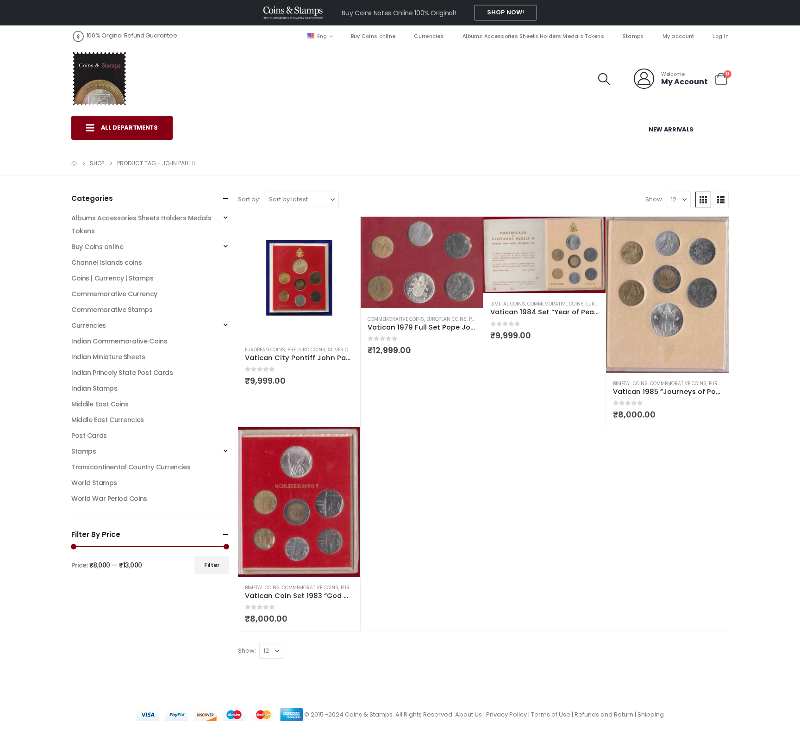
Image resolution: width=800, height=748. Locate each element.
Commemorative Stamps (112, 309)
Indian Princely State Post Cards (122, 372)
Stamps (633, 36)
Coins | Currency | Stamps (112, 278)
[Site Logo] (99, 78)
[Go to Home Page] (74, 163)
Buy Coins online (373, 36)
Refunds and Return (604, 714)
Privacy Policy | (508, 714)
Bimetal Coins (507, 303)
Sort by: (249, 199)
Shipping (651, 714)
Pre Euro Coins (306, 349)
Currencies (429, 36)
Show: (654, 199)
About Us (468, 714)
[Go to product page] (299, 278)
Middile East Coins (99, 404)
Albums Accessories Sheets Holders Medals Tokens (533, 36)
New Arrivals (671, 129)
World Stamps (94, 482)
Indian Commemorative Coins (119, 341)
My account (678, 36)
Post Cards (89, 435)
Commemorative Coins (396, 319)
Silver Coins (344, 349)
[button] (604, 79)
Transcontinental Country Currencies (130, 467)
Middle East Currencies (107, 419)
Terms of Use (550, 714)
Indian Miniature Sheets (108, 357)
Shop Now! (505, 12)
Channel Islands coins (106, 262)
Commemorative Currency (114, 294)
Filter (211, 565)
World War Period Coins (109, 498)
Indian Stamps (94, 388)
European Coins (265, 349)
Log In (720, 36)
